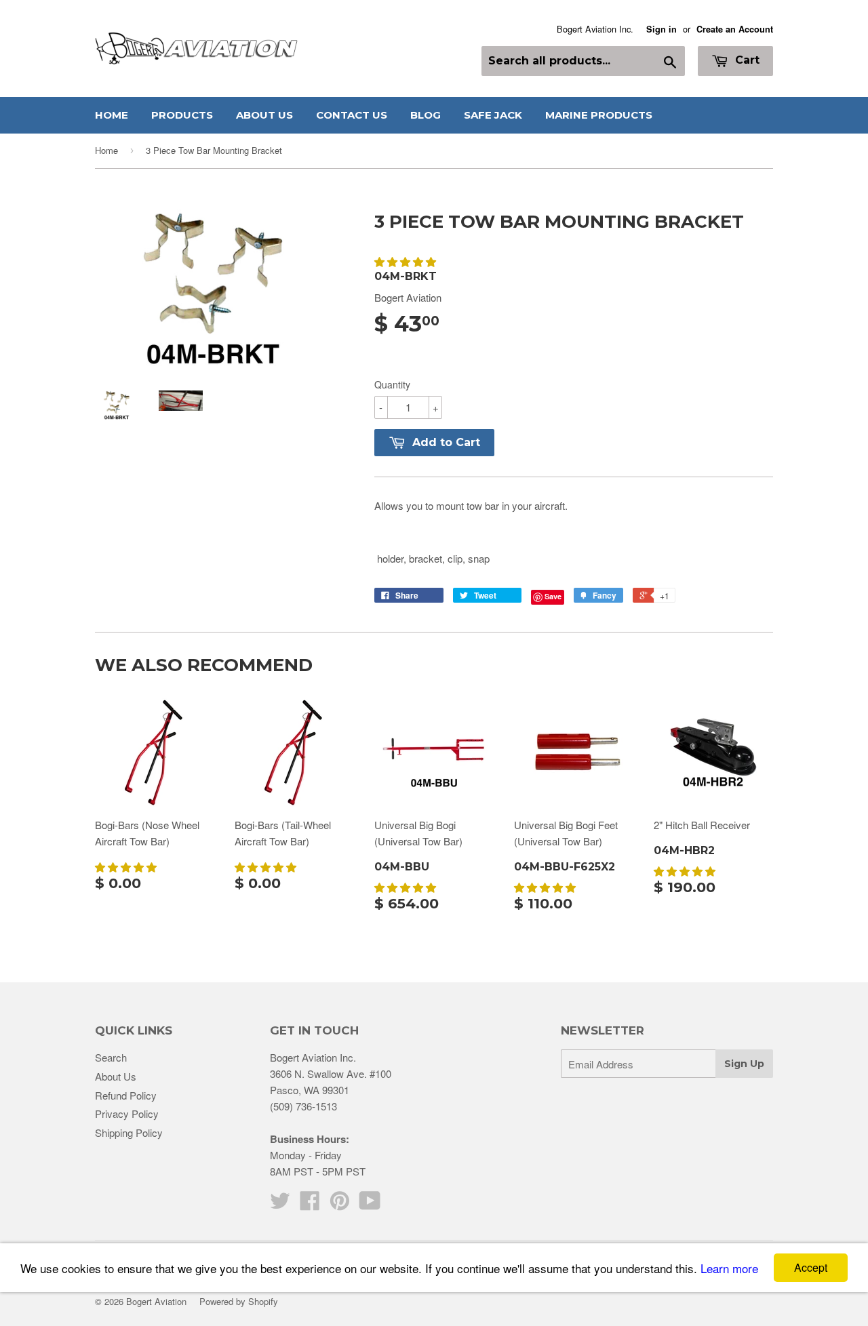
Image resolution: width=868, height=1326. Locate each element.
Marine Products (598, 114)
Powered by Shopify (238, 1301)
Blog (425, 114)
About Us (264, 114)
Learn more (729, 1268)
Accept (810, 1267)
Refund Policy (126, 1095)
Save (553, 596)
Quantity (392, 384)
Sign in (661, 29)
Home (111, 114)
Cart (746, 60)
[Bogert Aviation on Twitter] (280, 1204)
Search (111, 1057)
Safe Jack (493, 114)
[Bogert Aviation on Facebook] (310, 1204)
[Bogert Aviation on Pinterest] (340, 1204)
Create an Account (734, 29)
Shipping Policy (129, 1132)
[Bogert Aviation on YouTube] (369, 1204)
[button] (406, 261)
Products (182, 114)
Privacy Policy (127, 1113)
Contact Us (351, 114)
